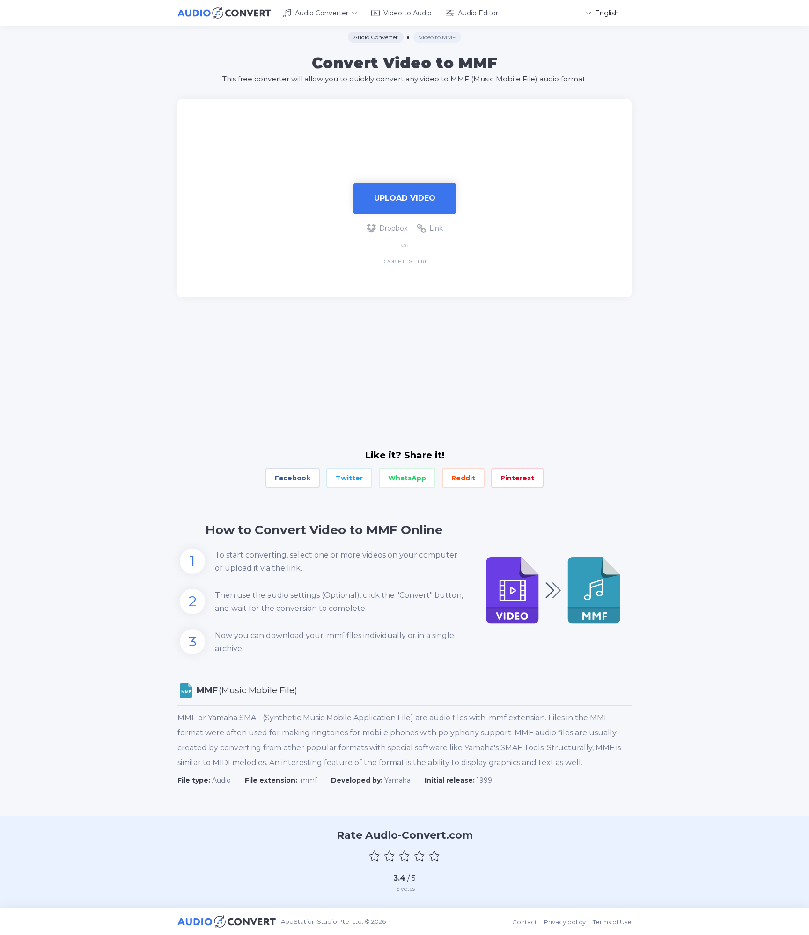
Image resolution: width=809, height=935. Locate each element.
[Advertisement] (404, 129)
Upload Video (404, 198)
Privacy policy (565, 922)
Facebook (292, 478)
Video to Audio (407, 13)
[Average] (404, 856)
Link (436, 228)
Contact (524, 922)
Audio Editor (478, 13)
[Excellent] (434, 856)
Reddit (463, 478)
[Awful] (374, 856)
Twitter (349, 478)
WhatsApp (407, 478)
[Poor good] (389, 856)
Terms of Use (612, 922)
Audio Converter (321, 13)
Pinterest (517, 478)
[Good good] (419, 856)
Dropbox (393, 228)
